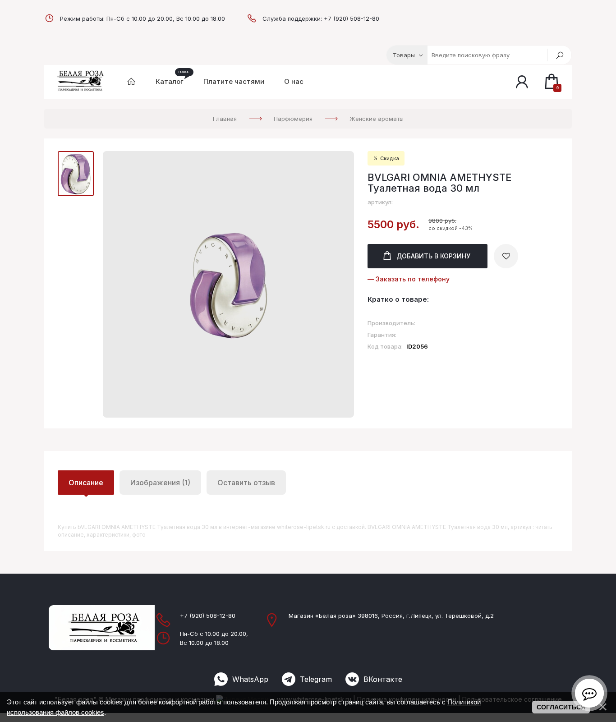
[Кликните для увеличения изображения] (228, 284)
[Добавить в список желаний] (506, 256)
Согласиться (561, 707)
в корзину (433, 256)
